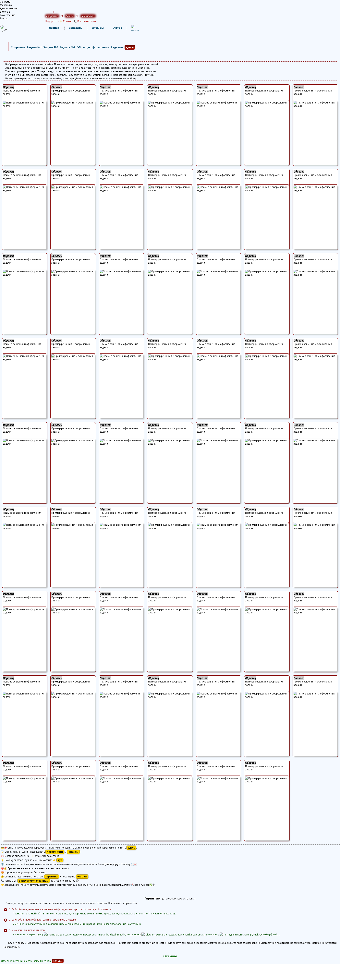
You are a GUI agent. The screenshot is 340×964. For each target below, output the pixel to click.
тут (60, 860)
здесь (130, 47)
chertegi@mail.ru (270, 934)
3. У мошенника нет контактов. (27, 930)
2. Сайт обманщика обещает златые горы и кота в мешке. (42, 919)
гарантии (52, 876)
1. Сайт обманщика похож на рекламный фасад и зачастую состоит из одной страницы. (60, 909)
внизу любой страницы (33, 880)
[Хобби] (131, 28)
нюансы (73, 851)
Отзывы (57, 961)
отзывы (82, 876)
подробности (55, 851)
